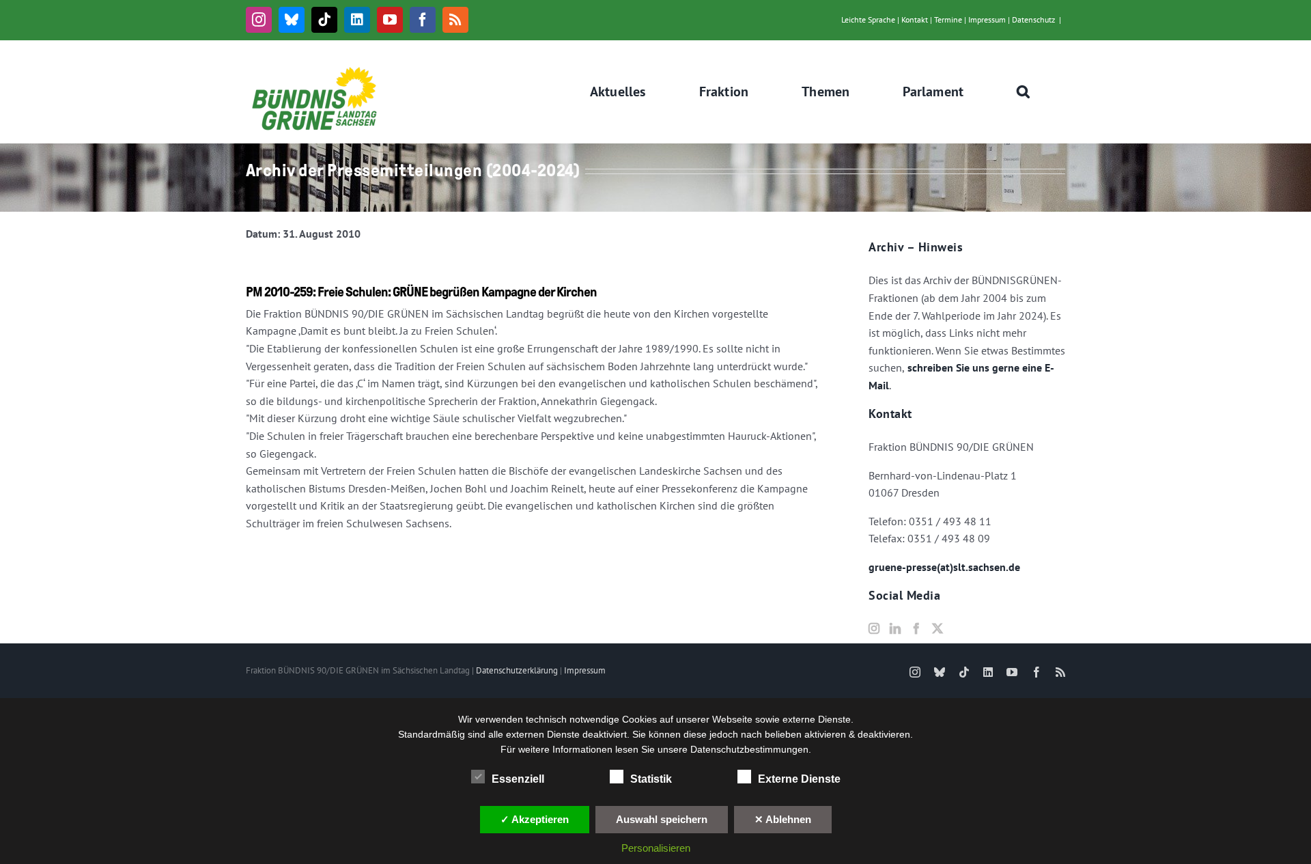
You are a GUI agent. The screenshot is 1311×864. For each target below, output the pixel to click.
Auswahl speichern (661, 819)
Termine (948, 19)
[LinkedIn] (895, 628)
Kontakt (914, 19)
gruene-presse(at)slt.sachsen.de (944, 567)
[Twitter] (937, 628)
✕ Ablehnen (783, 819)
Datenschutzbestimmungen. (750, 749)
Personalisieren (655, 848)
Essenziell (518, 779)
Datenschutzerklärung (517, 670)
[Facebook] (916, 628)
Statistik (651, 779)
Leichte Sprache (868, 19)
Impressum (987, 19)
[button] (1023, 91)
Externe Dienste (799, 779)
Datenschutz (1033, 19)
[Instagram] (874, 628)
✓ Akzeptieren (535, 819)
